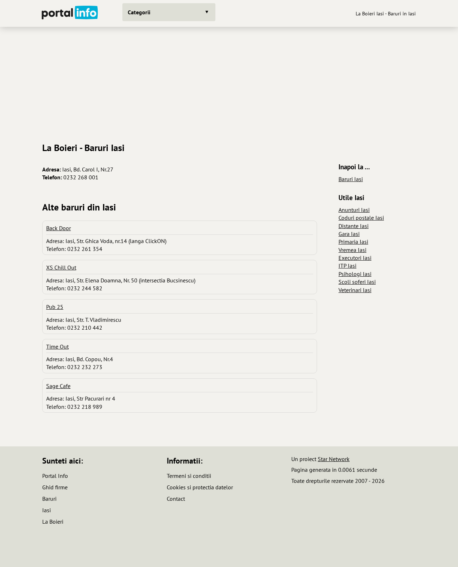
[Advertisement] (229, 82)
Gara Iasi (349, 233)
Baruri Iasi (350, 179)
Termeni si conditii (189, 475)
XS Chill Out (61, 267)
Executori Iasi (354, 257)
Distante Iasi (353, 225)
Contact (176, 498)
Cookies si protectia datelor (200, 487)
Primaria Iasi (353, 241)
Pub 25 (54, 306)
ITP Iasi (347, 265)
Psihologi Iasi (354, 273)
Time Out (57, 346)
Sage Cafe (58, 385)
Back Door (58, 228)
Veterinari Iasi (354, 290)
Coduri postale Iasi (361, 217)
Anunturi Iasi (354, 209)
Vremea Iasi (352, 249)
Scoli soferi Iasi (357, 281)
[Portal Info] (69, 13)
